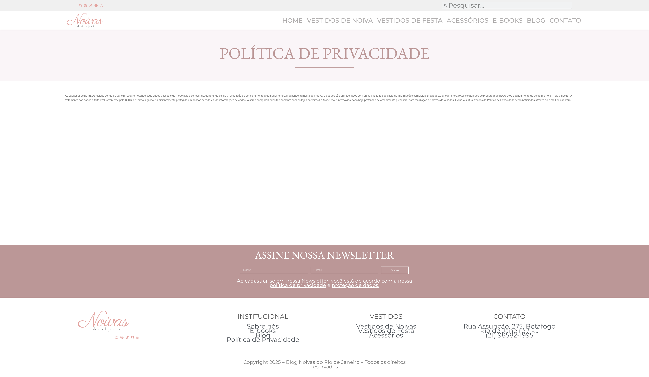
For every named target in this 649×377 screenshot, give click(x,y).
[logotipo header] (92, 20)
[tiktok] (91, 5)
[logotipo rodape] (103, 321)
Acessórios (467, 20)
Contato (565, 20)
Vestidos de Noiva (340, 20)
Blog (536, 20)
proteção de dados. (355, 285)
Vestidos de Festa (409, 20)
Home (292, 20)
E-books (508, 20)
